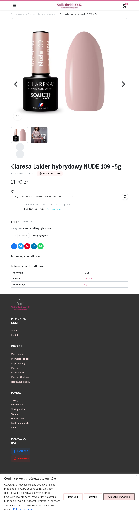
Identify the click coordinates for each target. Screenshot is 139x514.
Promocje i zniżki (20, 358)
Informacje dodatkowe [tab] (25, 256)
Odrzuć (93, 496)
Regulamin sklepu (20, 381)
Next (123, 84)
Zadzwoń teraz (54, 209)
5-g (85, 284)
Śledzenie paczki (20, 423)
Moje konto (17, 354)
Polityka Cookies (22, 509)
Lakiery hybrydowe (47, 14)
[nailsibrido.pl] (69, 6)
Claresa (31, 14)
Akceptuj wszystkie (119, 496)
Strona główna (17, 14)
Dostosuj (73, 496)
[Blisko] (136, 475)
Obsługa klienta (19, 409)
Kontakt (15, 335)
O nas (14, 330)
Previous (16, 84)
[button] (17, 116)
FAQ (13, 427)
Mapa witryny (18, 363)
